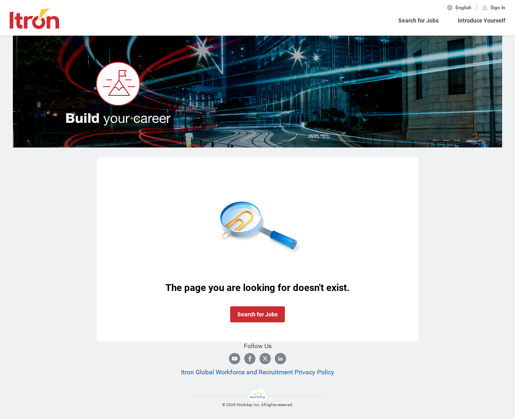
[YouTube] (234, 358)
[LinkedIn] (280, 358)
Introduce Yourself (481, 20)
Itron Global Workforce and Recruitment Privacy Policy (257, 372)
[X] (265, 358)
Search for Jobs (418, 20)
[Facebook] (249, 358)
